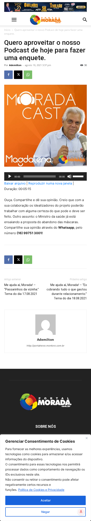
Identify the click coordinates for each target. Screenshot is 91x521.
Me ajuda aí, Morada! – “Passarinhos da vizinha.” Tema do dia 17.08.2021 (21, 289)
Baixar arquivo (15, 183)
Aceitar (46, 500)
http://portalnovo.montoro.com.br (45, 345)
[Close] (86, 438)
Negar (45, 512)
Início (7, 30)
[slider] (79, 176)
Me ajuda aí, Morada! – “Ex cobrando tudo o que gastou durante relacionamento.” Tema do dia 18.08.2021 (67, 291)
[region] (45, 477)
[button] (7, 19)
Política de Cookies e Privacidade (41, 489)
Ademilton (15, 65)
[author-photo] (45, 325)
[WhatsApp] (28, 74)
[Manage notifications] (81, 511)
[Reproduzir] (10, 176)
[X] (18, 74)
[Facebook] (8, 74)
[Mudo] (69, 176)
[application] (45, 176)
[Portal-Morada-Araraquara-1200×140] (45, 7)
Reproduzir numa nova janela (50, 183)
